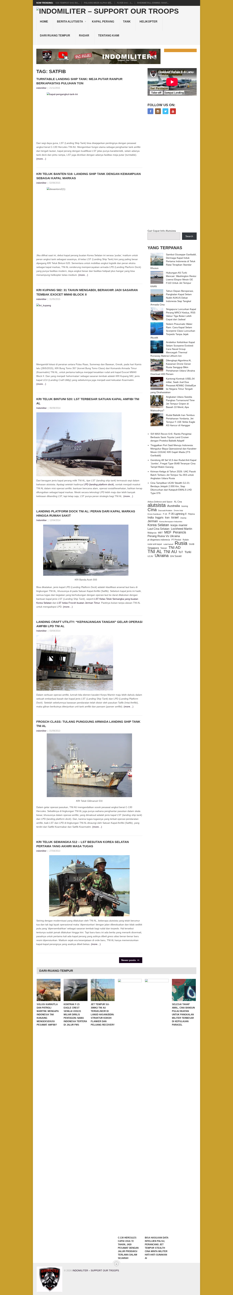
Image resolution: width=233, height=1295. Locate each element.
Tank (127, 21)
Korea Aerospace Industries (170, 522)
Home (44, 21)
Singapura (153, 548)
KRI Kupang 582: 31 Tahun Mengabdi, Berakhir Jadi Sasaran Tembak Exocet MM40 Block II (87, 292)
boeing (184, 506)
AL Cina (178, 501)
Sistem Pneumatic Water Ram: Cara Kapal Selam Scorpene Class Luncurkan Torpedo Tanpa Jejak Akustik (172, 331)
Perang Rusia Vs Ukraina (164, 536)
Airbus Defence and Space (160, 502)
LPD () (99, 484)
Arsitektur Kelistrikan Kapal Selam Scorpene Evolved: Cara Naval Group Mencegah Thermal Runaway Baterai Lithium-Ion (172, 349)
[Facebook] (150, 111)
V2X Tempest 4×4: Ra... (67, 3)
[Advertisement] (173, 172)
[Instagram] (158, 111)
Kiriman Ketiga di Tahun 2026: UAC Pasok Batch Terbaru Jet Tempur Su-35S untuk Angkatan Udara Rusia (173, 475)
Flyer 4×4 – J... (125, 3)
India (151, 517)
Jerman (153, 521)
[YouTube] (173, 111)
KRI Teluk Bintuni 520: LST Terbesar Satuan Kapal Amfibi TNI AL (87, 401)
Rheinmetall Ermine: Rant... (153, 3)
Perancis (179, 532)
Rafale (186, 540)
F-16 (165, 514)
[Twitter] (165, 111)
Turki (188, 552)
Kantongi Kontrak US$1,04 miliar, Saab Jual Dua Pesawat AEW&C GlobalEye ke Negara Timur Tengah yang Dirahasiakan (173, 385)
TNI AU (170, 551)
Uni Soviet (175, 556)
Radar (84, 35)
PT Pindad (176, 540)
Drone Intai (178, 510)
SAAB (191, 544)
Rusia (181, 543)
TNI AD (175, 547)
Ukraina (162, 555)
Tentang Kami (108, 35)
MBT (160, 532)
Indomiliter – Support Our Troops (95, 1270)
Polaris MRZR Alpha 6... (98, 3)
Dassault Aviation (165, 510)
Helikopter (148, 21)
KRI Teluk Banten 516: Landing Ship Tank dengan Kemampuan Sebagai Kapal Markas (88, 176)
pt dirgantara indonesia (159, 539)
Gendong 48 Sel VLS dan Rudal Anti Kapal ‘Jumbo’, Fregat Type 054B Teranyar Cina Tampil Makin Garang (173, 463)
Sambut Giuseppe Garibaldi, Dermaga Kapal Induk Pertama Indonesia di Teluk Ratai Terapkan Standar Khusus (173, 261)
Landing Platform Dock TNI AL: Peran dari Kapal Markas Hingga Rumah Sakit (85, 513)
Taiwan (163, 548)
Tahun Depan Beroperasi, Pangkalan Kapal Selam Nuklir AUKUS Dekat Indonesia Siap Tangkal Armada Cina (172, 298)
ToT (180, 552)
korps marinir (179, 525)
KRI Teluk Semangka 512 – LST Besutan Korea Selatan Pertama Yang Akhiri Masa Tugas (82, 844)
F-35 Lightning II (177, 514)
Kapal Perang (103, 21)
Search (189, 236)
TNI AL (155, 551)
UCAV (150, 556)
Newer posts (128, 960)
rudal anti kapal (155, 544)
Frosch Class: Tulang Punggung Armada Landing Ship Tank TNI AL (88, 724)
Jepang (183, 518)
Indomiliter (41, 408)
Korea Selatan (158, 525)
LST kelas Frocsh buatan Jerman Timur (78, 602)
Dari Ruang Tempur (55, 35)
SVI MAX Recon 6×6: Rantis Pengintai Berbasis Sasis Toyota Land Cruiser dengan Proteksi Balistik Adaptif (170, 437)
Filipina (191, 514)
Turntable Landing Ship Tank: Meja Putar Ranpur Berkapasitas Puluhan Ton (79, 81)
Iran (167, 517)
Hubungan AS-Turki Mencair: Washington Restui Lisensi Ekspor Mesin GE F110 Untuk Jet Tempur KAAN (173, 279)
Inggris (159, 517)
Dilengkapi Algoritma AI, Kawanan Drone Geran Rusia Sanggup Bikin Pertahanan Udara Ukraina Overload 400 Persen (172, 367)
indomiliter (41, 88)
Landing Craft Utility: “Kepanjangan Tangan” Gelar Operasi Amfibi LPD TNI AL (89, 624)
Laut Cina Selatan (158, 528)
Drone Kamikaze (154, 514)
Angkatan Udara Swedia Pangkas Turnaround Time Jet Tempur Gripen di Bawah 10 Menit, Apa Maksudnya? (172, 404)
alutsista (157, 505)
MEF (167, 532)
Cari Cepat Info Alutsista (162, 230)
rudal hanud (168, 544)
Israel (175, 517)
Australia (173, 506)
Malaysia (152, 532)
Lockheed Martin (181, 528)
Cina (152, 509)
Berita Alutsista (70, 21)
